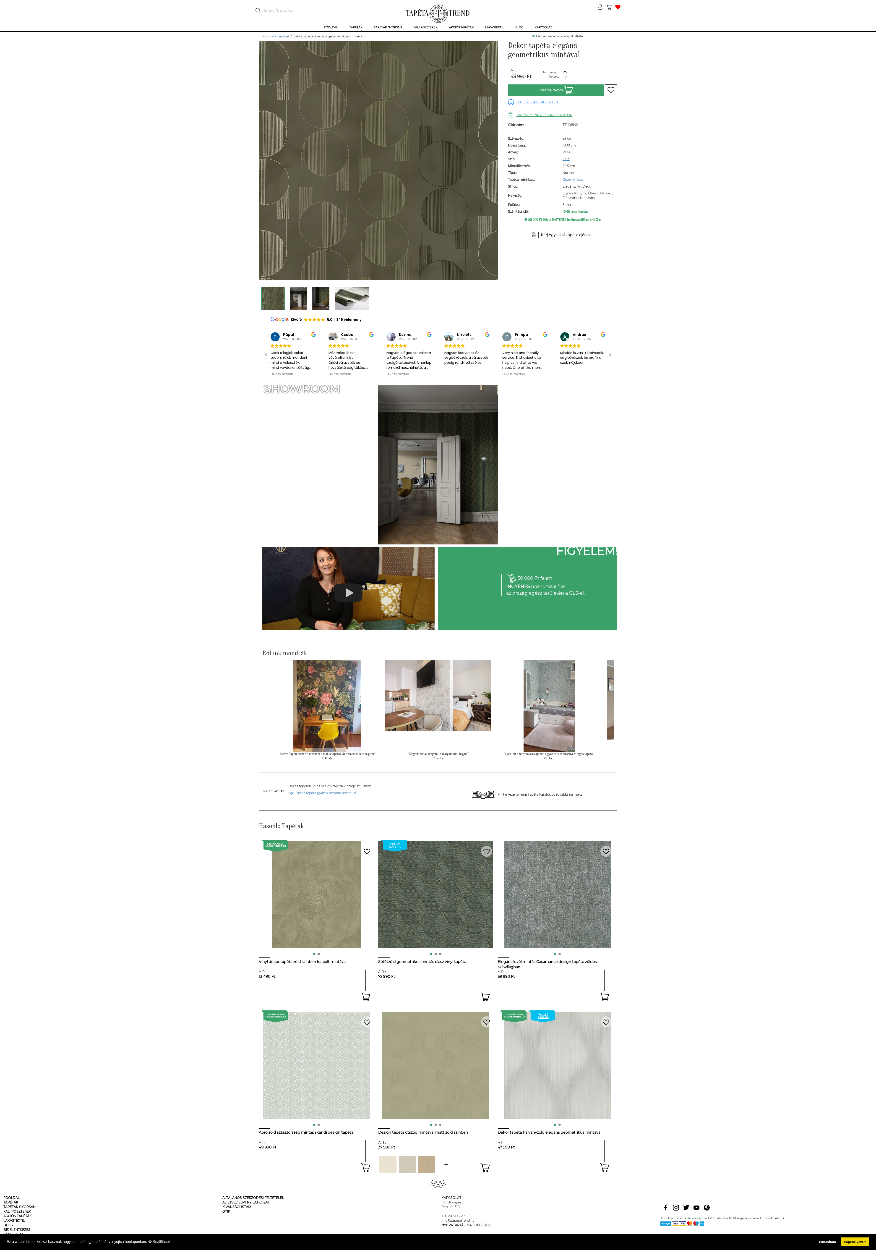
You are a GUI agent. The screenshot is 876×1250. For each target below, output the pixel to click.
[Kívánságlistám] (617, 7)
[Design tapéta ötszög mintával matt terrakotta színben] (446, 1164)
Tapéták (283, 36)
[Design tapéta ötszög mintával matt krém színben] (387, 1164)
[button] (610, 354)
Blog (8, 1225)
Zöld (566, 159)
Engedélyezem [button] (855, 1242)
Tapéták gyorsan (19, 1207)
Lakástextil (14, 1221)
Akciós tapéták (17, 1216)
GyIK (226, 1211)
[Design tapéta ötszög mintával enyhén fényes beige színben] (426, 1164)
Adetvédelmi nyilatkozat (246, 1202)
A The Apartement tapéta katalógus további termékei (540, 795)
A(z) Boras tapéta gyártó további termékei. (323, 793)
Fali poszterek (17, 1211)
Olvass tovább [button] (282, 374)
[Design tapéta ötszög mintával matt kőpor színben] (407, 1164)
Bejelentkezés (16, 1230)
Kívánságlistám (236, 1207)
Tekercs (554, 76)
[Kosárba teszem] (365, 996)
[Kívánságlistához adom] (611, 90)
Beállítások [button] (161, 1242)
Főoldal (268, 36)
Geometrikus (573, 180)
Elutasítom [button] (827, 1242)
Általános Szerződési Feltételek (253, 1198)
